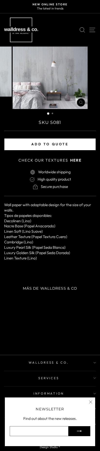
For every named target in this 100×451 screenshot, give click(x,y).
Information (48, 393)
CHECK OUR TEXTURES (50, 160)
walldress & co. (49, 362)
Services (48, 378)
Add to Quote (49, 144)
